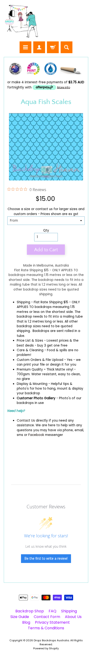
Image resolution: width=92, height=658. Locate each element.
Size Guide (19, 616)
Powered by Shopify (46, 648)
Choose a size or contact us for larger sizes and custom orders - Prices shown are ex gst (46, 211)
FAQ (52, 611)
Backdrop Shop (29, 611)
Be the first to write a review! (46, 558)
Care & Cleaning (30, 350)
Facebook (36, 435)
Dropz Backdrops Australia (51, 640)
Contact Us (26, 420)
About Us (73, 616)
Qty (46, 230)
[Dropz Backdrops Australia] (21, 21)
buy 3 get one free (52, 345)
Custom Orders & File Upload (40, 360)
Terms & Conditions (46, 628)
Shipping (23, 302)
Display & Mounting (32, 384)
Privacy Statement (52, 622)
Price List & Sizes (30, 340)
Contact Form (47, 616)
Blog (26, 622)
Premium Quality (30, 369)
